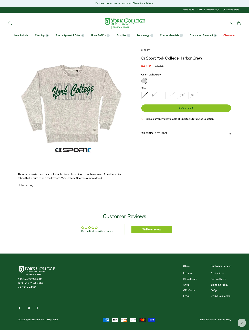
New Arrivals (21, 35)
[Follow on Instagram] (28, 308)
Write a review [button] (151, 229)
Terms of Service (207, 320)
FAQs (186, 296)
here (151, 3)
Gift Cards (189, 290)
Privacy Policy (224, 320)
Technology (143, 35)
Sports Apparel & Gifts (67, 35)
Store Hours (188, 10)
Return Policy (218, 279)
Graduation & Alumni (201, 35)
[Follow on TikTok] (37, 308)
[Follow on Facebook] (19, 308)
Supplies (121, 35)
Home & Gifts (98, 35)
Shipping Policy (219, 285)
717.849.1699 (27, 287)
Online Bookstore (231, 10)
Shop (186, 285)
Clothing (40, 35)
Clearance (229, 35)
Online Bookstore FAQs (208, 10)
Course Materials (169, 35)
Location (188, 273)
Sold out (186, 108)
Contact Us (217, 273)
